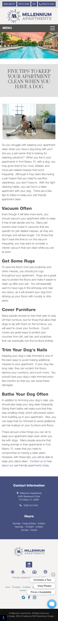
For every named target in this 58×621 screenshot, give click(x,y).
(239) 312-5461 (47, 4)
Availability (9, 4)
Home (7, 587)
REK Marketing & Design (43, 616)
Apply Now (23, 4)
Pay (34, 4)
